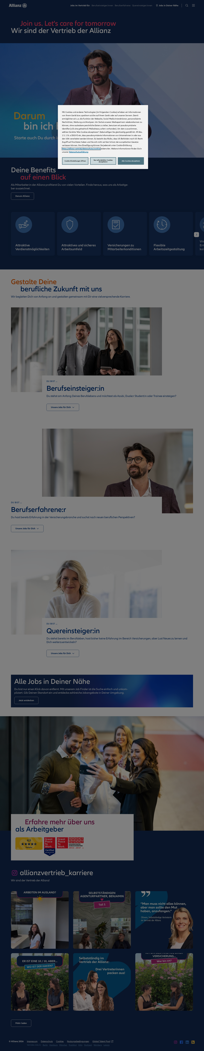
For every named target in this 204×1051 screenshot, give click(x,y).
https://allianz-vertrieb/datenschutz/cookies (81, 149)
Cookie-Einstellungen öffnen (75, 161)
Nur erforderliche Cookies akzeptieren (103, 161)
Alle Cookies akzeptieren (131, 161)
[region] (103, 137)
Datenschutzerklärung (78, 152)
